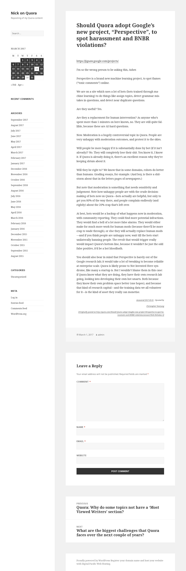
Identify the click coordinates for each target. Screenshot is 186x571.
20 (13, 73)
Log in (14, 297)
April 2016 (16, 212)
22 (23, 73)
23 (27, 73)
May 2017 (16, 141)
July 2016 (15, 196)
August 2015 (17, 256)
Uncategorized (18, 276)
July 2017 (15, 130)
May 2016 (16, 207)
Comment (84, 381)
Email (81, 441)
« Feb (13, 84)
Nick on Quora (24, 13)
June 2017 (16, 136)
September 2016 (19, 185)
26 (41, 73)
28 (18, 77)
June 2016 (16, 201)
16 (27, 68)
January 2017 (18, 163)
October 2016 (18, 179)
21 (18, 73)
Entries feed (17, 302)
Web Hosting (103, 563)
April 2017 (16, 147)
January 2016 (18, 228)
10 (32, 64)
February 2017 (18, 157)
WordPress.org (19, 313)
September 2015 (19, 250)
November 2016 (19, 174)
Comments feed (19, 308)
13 (13, 68)
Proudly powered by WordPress (93, 560)
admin (101, 334)
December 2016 (19, 168)
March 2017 (17, 152)
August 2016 (17, 190)
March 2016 (17, 217)
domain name (132, 560)
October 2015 (18, 245)
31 (32, 77)
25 (36, 73)
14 (18, 68)
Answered (145, 300)
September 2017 (19, 119)
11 (36, 64)
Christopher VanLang (155, 306)
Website (81, 455)
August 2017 (17, 125)
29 (23, 77)
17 (32, 68)
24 (32, 73)
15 (23, 68)
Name (81, 427)
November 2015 (19, 239)
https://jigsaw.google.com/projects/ (98, 61)
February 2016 (18, 223)
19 (41, 68)
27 (13, 77)
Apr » (20, 84)
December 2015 (19, 234)
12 (41, 64)
